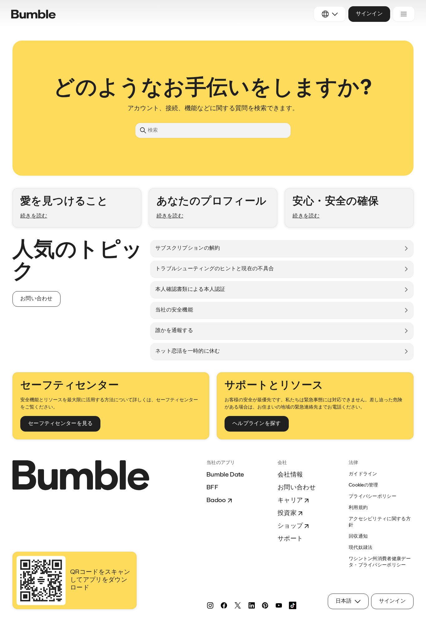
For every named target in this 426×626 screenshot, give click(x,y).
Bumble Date (225, 475)
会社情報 (290, 475)
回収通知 (358, 536)
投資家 (287, 513)
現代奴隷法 (361, 547)
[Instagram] (210, 605)
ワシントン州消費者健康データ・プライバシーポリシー (380, 562)
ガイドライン (363, 474)
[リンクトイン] (251, 605)
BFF (212, 488)
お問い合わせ (297, 488)
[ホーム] (33, 14)
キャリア (290, 500)
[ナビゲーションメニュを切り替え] (404, 14)
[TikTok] (292, 605)
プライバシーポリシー (372, 496)
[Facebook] (224, 605)
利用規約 (358, 508)
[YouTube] (279, 605)
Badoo (216, 500)
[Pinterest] (265, 605)
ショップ (290, 526)
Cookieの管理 (363, 485)
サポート (290, 539)
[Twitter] (237, 605)
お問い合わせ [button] (36, 298)
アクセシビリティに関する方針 (380, 522)
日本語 (344, 601)
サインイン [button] (369, 14)
